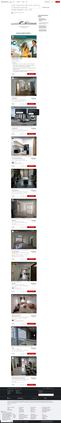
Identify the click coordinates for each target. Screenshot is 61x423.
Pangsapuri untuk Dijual (20, 5)
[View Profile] (16, 108)
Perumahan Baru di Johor (45, 408)
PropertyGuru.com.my (10, 401)
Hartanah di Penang (33, 417)
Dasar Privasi (21, 421)
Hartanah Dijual (21, 407)
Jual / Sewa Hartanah (45, 416)
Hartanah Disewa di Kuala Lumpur (23, 415)
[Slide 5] (24, 344)
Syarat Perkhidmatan (16, 421)
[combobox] (26, 7)
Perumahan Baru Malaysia (46, 407)
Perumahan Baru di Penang (46, 410)
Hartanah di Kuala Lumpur (34, 415)
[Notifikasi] (54, 2)
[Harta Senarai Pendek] (35, 39)
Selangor (26, 5)
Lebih (26, 1)
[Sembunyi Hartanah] (33, 39)
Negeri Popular (32, 414)
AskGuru (8, 408)
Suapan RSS (43, 417)
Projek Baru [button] (18, 1)
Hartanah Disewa (33, 407)
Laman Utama (13, 5)
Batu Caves (30, 5)
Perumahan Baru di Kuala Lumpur (46, 409)
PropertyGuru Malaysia (10, 407)
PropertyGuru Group (10, 390)
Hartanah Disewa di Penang (22, 416)
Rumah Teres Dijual (21, 410)
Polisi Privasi (9, 415)
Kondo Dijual (20, 408)
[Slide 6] (23, 56)
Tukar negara (40, 390)
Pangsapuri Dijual (21, 409)
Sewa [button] (14, 1)
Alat (42, 414)
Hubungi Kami (18, 390)
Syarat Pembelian (26, 421)
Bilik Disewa (32, 410)
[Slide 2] (22, 344)
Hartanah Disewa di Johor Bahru (23, 417)
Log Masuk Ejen (44, 415)
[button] (12, 12)
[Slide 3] (21, 56)
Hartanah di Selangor (33, 416)
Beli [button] (10, 1)
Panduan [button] (23, 1)
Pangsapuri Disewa (33, 409)
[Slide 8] (25, 56)
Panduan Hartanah (9, 409)
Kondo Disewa (32, 408)
